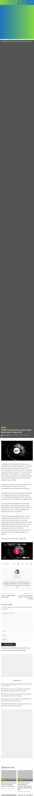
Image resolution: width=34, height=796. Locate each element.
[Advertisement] (17, 22)
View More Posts (17, 577)
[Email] (30, 563)
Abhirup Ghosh (8, 435)
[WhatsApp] (22, 563)
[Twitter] (18, 563)
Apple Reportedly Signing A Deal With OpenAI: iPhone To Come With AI (8, 784)
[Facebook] (14, 563)
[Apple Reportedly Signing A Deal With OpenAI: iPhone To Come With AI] (8, 775)
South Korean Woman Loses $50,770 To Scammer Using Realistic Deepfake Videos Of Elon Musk (25, 786)
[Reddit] (26, 563)
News (3, 427)
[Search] (32, 2)
